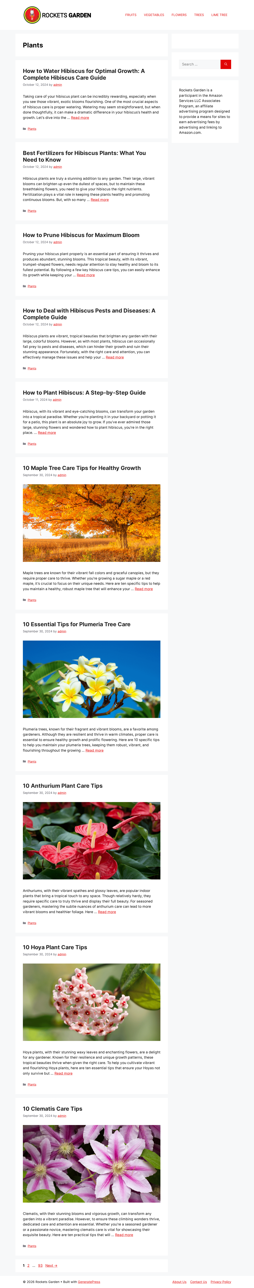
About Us (179, 1282)
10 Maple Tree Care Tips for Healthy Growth (82, 468)
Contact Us (198, 1282)
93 (41, 1265)
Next (51, 1265)
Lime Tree (219, 15)
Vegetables (154, 15)
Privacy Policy (221, 1282)
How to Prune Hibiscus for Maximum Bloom (81, 235)
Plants (32, 129)
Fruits (130, 15)
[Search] (226, 64)
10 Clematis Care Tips (52, 1108)
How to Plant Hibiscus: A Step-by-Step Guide (84, 392)
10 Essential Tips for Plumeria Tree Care (77, 624)
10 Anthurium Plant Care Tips (63, 785)
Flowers (179, 15)
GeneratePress (89, 1282)
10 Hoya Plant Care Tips (55, 947)
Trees (199, 15)
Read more (80, 118)
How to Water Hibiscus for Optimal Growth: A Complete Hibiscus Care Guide (84, 74)
